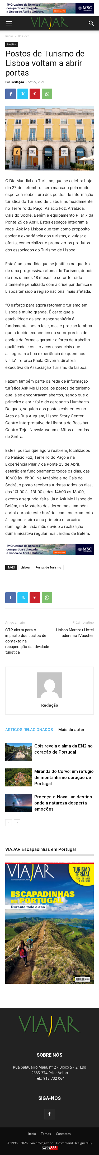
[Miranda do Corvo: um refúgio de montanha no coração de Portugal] (18, 777)
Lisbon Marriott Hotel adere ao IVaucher (75, 633)
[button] (9, 23)
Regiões (24, 36)
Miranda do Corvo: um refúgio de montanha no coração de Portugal (64, 777)
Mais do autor (71, 729)
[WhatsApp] (47, 94)
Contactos (63, 1133)
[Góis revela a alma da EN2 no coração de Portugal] (18, 752)
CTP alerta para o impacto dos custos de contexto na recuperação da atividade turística (27, 641)
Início (9, 36)
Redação (17, 82)
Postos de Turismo (48, 567)
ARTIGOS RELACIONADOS (29, 729)
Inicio (32, 1133)
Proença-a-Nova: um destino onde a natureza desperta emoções (63, 803)
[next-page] (17, 822)
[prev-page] (8, 822)
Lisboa (25, 567)
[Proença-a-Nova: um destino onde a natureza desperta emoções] (18, 803)
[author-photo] (49, 697)
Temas (46, 1133)
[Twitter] (22, 94)
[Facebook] (10, 94)
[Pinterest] (35, 94)
